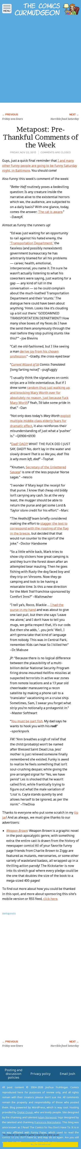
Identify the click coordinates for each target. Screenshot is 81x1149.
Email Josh (67, 1074)
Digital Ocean (25, 1112)
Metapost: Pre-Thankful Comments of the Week (40, 137)
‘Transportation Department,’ (31, 243)
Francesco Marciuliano (47, 1122)
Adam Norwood (47, 1117)
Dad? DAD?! (19, 444)
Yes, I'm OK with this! (40, 1144)
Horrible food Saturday (65, 119)
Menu (6, 10)
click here (50, 899)
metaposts (9, 913)
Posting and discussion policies (13, 1074)
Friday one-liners (12, 119)
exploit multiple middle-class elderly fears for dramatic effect (40, 421)
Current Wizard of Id (25, 364)
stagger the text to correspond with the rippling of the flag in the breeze (39, 528)
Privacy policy (40, 1074)
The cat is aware (50, 212)
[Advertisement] (40, 60)
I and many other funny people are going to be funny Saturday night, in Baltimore (39, 165)
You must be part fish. (27, 721)
